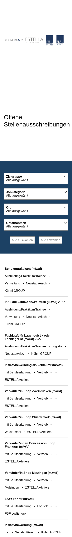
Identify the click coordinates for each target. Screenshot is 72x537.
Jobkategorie (15, 192)
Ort (8, 207)
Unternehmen (16, 223)
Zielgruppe (14, 176)
